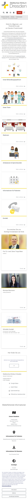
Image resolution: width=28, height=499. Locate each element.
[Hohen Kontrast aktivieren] (13, 12)
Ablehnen (14, 493)
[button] (17, 383)
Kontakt (14, 467)
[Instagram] (10, 12)
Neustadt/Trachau (14, 421)
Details (22, 268)
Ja (14, 365)
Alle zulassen (14, 489)
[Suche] (3, 12)
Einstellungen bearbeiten (14, 496)
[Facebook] (7, 12)
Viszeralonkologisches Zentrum (14, 39)
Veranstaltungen (14, 469)
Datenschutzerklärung (6, 486)
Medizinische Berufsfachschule (14, 425)
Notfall (19, 12)
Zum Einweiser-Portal (14, 454)
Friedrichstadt (14, 419)
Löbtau (14, 422)
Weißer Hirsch (14, 424)
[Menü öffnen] (24, 12)
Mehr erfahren (20, 86)
